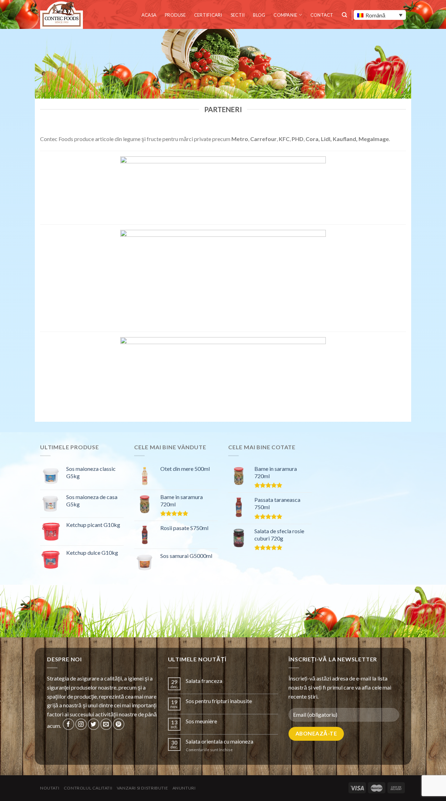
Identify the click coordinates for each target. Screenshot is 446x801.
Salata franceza (204, 680)
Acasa (148, 15)
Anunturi (184, 788)
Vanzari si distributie (142, 788)
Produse (175, 15)
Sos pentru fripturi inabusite (219, 701)
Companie (285, 15)
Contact (321, 15)
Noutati (49, 788)
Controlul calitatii (88, 788)
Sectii (238, 15)
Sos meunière (201, 721)
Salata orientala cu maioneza (219, 741)
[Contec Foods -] (62, 15)
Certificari (208, 15)
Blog (259, 15)
